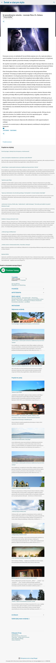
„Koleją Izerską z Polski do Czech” (19, 534)
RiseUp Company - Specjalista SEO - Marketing (25, 298)
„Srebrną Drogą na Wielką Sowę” (8, 231)
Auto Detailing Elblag (17, 638)
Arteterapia (6, 130)
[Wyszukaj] (26, 2)
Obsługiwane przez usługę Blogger (28, 658)
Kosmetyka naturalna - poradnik (21, 302)
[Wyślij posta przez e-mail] (3, 128)
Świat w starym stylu (14, 2)
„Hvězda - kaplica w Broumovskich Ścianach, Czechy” (23, 601)
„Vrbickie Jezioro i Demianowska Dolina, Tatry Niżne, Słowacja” (15, 244)
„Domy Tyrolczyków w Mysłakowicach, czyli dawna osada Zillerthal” (16, 157)
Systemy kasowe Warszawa (19, 636)
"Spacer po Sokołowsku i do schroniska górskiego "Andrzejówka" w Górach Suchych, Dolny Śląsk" (23, 192)
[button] (3, 21)
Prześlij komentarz (7, 142)
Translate (23, 280)
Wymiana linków (5, 254)
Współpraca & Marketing (18, 285)
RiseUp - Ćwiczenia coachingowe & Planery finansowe (27, 300)
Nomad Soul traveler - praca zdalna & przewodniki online (27, 299)
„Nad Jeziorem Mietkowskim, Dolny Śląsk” (21, 439)
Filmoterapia (13, 130)
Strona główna (16, 283)
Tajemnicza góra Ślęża (6, 180)
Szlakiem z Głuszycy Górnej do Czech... (10, 219)
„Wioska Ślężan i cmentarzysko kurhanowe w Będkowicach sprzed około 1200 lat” (19, 167)
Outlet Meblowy (16, 640)
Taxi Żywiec (15, 634)
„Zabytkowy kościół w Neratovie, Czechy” (21, 488)
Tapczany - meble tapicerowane (20, 637)
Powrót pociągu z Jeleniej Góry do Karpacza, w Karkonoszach (15, 151)
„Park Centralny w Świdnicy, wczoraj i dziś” (21, 558)
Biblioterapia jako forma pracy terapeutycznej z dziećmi (24, 578)
